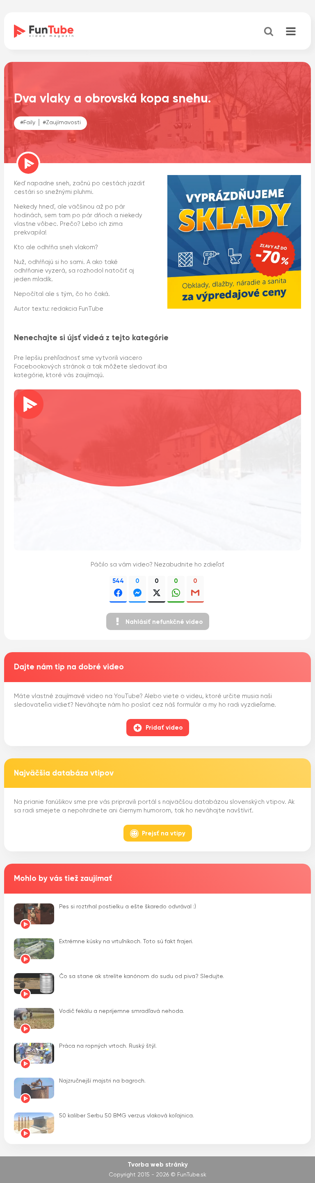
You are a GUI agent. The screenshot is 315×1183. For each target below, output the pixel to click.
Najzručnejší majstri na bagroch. (102, 1081)
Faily (29, 122)
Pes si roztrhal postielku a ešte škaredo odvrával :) (127, 907)
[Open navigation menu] (291, 32)
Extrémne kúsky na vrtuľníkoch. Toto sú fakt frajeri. (126, 941)
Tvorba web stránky (158, 1165)
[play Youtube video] (157, 470)
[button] (157, 621)
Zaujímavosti (63, 122)
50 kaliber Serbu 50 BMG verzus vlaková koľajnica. (126, 1116)
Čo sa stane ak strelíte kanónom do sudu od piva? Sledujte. (141, 976)
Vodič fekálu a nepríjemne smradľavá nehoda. (121, 1011)
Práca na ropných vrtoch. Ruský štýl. (108, 1046)
